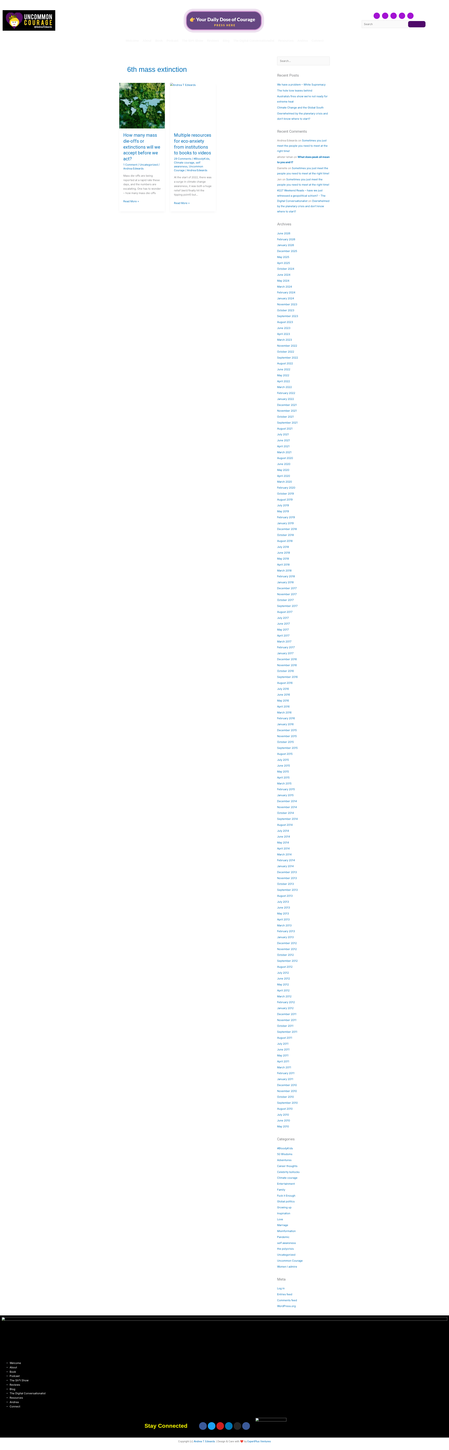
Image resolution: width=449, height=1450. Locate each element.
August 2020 (285, 458)
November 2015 (287, 736)
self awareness (286, 1243)
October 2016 (285, 671)
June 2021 (283, 440)
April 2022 (283, 381)
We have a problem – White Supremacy (301, 84)
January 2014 (285, 866)
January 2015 (285, 795)
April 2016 (283, 706)
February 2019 (286, 517)
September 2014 (287, 819)
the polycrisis (285, 1248)
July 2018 (283, 547)
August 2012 (285, 966)
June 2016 (283, 694)
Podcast (172, 40)
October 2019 (285, 493)
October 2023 (285, 310)
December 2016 (287, 659)
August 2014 (285, 824)
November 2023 (287, 304)
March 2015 (284, 783)
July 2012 (283, 972)
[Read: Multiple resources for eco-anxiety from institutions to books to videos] (193, 105)
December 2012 (287, 943)
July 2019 (283, 505)
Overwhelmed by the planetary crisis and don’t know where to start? (303, 206)
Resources (286, 40)
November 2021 (287, 410)
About (147, 40)
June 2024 (283, 274)
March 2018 (284, 570)
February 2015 (286, 789)
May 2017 (283, 629)
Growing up (284, 1207)
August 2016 (285, 683)
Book (159, 40)
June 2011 (283, 1049)
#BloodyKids (201, 158)
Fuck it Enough (286, 1195)
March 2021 (284, 452)
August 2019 (285, 499)
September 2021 (287, 422)
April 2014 (283, 848)
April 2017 (283, 635)
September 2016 (287, 677)
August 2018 (285, 541)
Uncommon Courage (290, 1260)
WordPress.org (286, 1306)
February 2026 (286, 239)
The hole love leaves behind (294, 90)
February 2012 (286, 1002)
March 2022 (284, 387)
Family (281, 1189)
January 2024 (285, 298)
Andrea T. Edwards (204, 1441)
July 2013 (283, 901)
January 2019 (285, 523)
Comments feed (287, 1300)
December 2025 (287, 251)
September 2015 (287, 748)
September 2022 (287, 357)
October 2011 (285, 1025)
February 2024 (286, 292)
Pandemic (283, 1237)
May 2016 (283, 700)
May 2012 (283, 984)
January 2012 (285, 1008)
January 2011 (285, 1079)
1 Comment (130, 164)
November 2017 (287, 594)
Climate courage (184, 162)
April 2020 (283, 476)
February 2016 (286, 718)
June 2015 (283, 765)
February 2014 (286, 860)
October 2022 (285, 351)
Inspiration (283, 1213)
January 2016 (285, 724)
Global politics (286, 1201)
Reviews (213, 40)
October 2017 (285, 600)
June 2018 (283, 552)
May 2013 (283, 913)
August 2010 (285, 1108)
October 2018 (285, 535)
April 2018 (283, 564)
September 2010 (287, 1102)
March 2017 (284, 641)
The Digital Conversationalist (253, 40)
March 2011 (284, 1067)
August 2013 (285, 895)
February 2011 (285, 1073)
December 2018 (287, 529)
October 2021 (285, 416)
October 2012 (285, 955)
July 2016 (283, 688)
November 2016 (287, 665)
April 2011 (283, 1061)
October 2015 (285, 742)
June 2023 (283, 328)
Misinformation (286, 1231)
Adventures (284, 1160)
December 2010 (287, 1085)
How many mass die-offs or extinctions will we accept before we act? (141, 146)
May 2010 (283, 1126)
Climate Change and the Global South (300, 107)
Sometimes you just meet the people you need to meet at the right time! (302, 146)
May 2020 (283, 470)
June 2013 (283, 907)
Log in (281, 1288)
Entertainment (286, 1183)
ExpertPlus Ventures (259, 1441)
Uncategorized (149, 164)
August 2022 (285, 363)
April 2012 (283, 990)
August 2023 (285, 322)
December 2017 (287, 588)
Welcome (132, 40)
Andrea (302, 40)
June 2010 (283, 1120)
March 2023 (284, 339)
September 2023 (287, 316)
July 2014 (283, 830)
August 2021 (285, 428)
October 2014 (285, 813)
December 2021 (287, 405)
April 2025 (283, 263)
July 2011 (283, 1043)
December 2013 (287, 872)
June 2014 (283, 836)
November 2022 (287, 345)
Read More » (131, 201)
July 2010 (283, 1114)
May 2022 (283, 375)
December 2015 (287, 730)
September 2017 (287, 606)
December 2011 (286, 1014)
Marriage (282, 1225)
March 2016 (284, 712)
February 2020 (286, 487)
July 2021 (283, 434)
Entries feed (284, 1294)
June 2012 (283, 978)
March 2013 (284, 925)
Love (280, 1219)
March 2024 (284, 286)
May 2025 (283, 257)
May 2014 (283, 842)
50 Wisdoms (284, 1154)
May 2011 (283, 1055)
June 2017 (283, 623)
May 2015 (283, 771)
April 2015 (283, 777)
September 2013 (287, 889)
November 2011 (286, 1020)
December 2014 (287, 801)
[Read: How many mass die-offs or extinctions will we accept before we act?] (142, 105)
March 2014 (284, 854)
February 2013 (286, 931)
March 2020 (284, 481)
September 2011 (287, 1031)
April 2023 (283, 334)
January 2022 (285, 399)
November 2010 (287, 1091)
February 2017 (286, 647)
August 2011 (284, 1037)
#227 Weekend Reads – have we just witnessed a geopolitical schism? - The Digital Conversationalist (301, 196)
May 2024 (283, 280)
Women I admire (287, 1266)
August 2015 (285, 753)
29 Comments (182, 158)
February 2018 (286, 576)
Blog (226, 40)
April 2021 (283, 446)
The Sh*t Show (192, 40)
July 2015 (283, 759)
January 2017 (285, 653)
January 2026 (285, 245)
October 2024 (285, 268)
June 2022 (283, 369)
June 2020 (283, 464)
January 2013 (285, 937)
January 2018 (285, 582)
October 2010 (285, 1096)
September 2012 (287, 960)
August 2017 (285, 612)
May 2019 (283, 511)
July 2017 (283, 618)
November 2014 (287, 807)
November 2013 (287, 878)
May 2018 (283, 558)
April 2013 (283, 919)
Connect (317, 40)
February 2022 (286, 393)
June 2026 (283, 233)
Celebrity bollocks (288, 1172)
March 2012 (284, 996)
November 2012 (287, 949)
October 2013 (285, 884)
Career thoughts (287, 1166)
